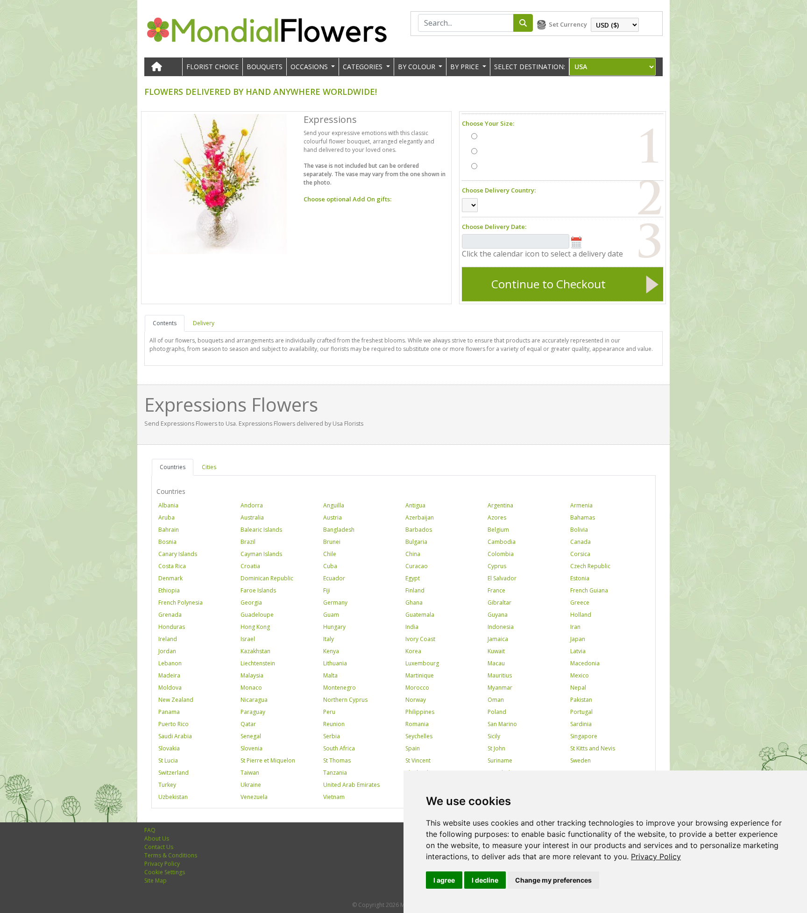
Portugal (581, 712)
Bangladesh (338, 530)
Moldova (170, 688)
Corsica (580, 554)
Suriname (500, 760)
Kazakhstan (255, 651)
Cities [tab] (209, 467)
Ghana (414, 602)
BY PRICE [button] (465, 66)
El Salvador (502, 578)
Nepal (578, 688)
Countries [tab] (172, 467)
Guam (331, 615)
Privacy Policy (656, 856)
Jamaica (498, 639)
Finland (415, 590)
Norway (415, 700)
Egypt (412, 578)
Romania (417, 724)
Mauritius (500, 675)
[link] (656, 856)
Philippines (419, 712)
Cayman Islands (261, 554)
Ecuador (334, 578)
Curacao (416, 566)
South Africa (339, 748)
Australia (252, 517)
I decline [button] (485, 880)
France (496, 590)
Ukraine (251, 785)
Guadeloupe (257, 615)
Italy (328, 639)
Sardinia (581, 724)
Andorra (252, 505)
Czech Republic (590, 566)
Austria (332, 517)
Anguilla (333, 505)
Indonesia (501, 627)
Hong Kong (255, 627)
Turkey (167, 785)
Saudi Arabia (175, 736)
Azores (497, 517)
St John (496, 748)
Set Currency (568, 24)
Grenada (170, 615)
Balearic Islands (261, 530)
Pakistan (581, 700)
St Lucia (168, 760)
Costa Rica (172, 566)
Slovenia (251, 748)
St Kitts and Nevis (592, 748)
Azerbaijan (419, 517)
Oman (496, 700)
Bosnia (167, 542)
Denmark (170, 578)
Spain (412, 748)
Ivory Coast (420, 639)
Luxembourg (422, 663)
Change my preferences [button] (553, 880)
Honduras (171, 627)
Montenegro (339, 688)
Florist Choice (212, 66)
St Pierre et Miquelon (268, 760)
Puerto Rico (173, 724)
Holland (580, 615)
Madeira (169, 675)
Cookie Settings (164, 872)
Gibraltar (499, 602)
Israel (248, 639)
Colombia (501, 554)
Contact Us (158, 847)
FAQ (150, 830)
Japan (577, 639)
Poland (497, 712)
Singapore (583, 736)
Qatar (248, 724)
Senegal (251, 736)
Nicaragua (254, 700)
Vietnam (334, 797)
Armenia (581, 505)
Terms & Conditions (170, 855)
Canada (580, 542)
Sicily (494, 736)
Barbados (418, 530)
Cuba (330, 566)
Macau (496, 663)
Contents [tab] (165, 323)
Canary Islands (177, 554)
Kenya (331, 651)
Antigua (415, 505)
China (412, 554)
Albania (168, 505)
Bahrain (168, 530)
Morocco (417, 688)
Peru (329, 712)
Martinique (419, 675)
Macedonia (585, 663)
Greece (579, 602)
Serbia (331, 736)
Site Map (155, 880)
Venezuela (254, 797)
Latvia (578, 651)
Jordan (167, 651)
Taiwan (250, 773)
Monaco (251, 688)
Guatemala (419, 615)
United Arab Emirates (351, 785)
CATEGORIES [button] (363, 66)
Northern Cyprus (345, 700)
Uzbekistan (173, 797)
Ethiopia (169, 590)
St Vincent (418, 760)
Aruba (166, 517)
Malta (330, 675)
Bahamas (582, 517)
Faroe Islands (258, 590)
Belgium (498, 530)
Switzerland (173, 773)
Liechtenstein (258, 663)
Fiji (326, 590)
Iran (575, 627)
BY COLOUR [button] (417, 66)
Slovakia (169, 748)
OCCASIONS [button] (310, 66)
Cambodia (502, 542)
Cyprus (497, 566)
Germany (335, 602)
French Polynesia (180, 602)
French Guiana (589, 590)
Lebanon (170, 663)
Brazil (248, 542)
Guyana (498, 615)
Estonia (579, 578)
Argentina (500, 505)
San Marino (502, 724)
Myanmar (500, 688)
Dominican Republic (267, 578)
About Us (156, 838)
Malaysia (252, 675)
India (411, 627)
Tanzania (335, 773)
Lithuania (335, 663)
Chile (329, 554)
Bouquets (265, 66)
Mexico (579, 675)
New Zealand (175, 700)
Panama (169, 712)
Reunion (334, 724)
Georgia (251, 602)
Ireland (167, 639)
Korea (413, 651)
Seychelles (418, 736)
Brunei (331, 542)
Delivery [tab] (203, 323)
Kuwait (496, 651)
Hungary (334, 627)
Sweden (580, 760)
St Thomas (337, 760)
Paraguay (253, 712)
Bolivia (579, 530)
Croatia (250, 566)
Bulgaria (416, 542)
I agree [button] (444, 880)
